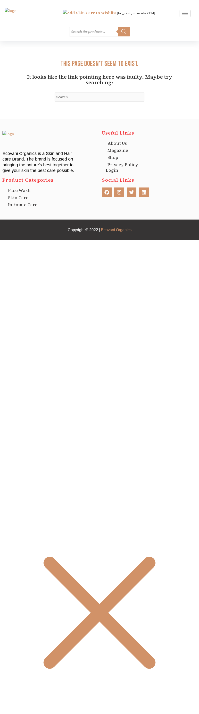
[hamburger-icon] (185, 13)
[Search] (124, 31)
